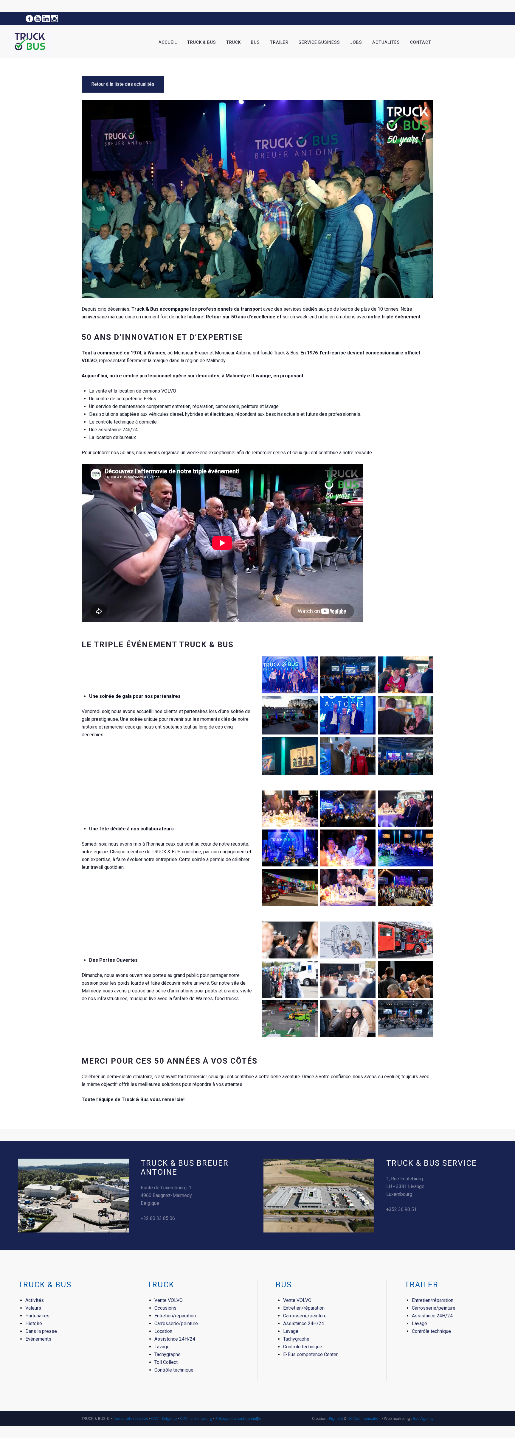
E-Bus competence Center (310, 1354)
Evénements (38, 1339)
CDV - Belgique (164, 1418)
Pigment (336, 1418)
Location (163, 1331)
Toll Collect (166, 1362)
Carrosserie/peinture (176, 1323)
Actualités (386, 42)
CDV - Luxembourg (196, 1418)
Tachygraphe (167, 1354)
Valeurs (33, 1308)
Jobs (356, 42)
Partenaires (37, 1316)
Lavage (162, 1347)
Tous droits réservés (131, 1418)
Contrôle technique (173, 1370)
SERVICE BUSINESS (319, 42)
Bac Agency (423, 1418)
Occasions (165, 1308)
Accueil (168, 42)
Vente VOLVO (168, 1300)
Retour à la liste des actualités (122, 84)
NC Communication (364, 1418)
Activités (34, 1300)
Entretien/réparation (175, 1316)
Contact (420, 42)
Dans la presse (41, 1331)
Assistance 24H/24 (174, 1339)
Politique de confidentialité (238, 1418)
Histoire (33, 1323)
